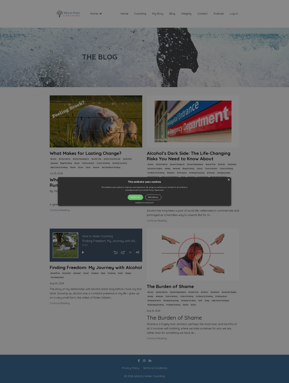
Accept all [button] (135, 197)
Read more (159, 190)
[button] (144, 191)
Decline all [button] (153, 197)
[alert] (144, 191)
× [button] (228, 180)
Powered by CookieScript (144, 203)
